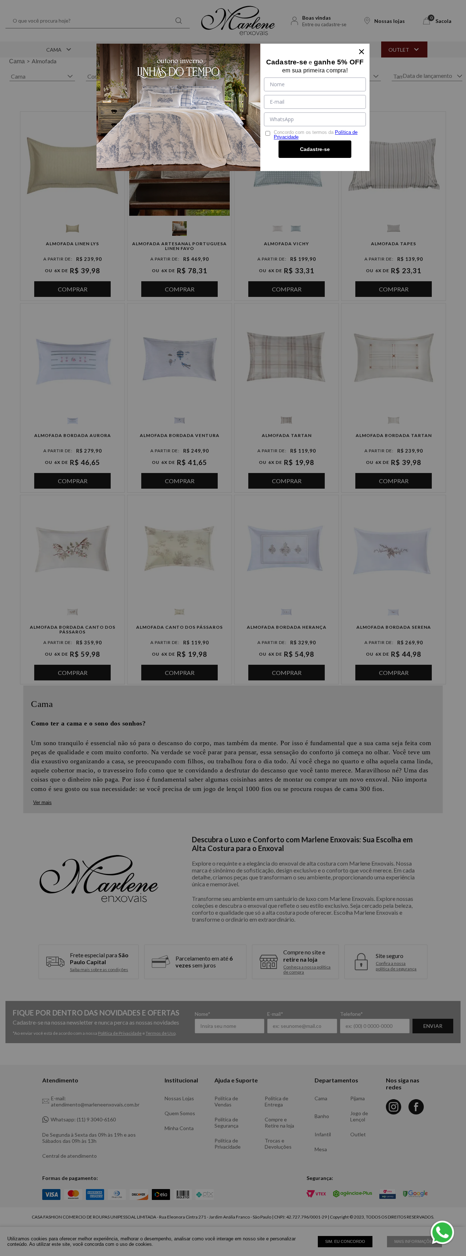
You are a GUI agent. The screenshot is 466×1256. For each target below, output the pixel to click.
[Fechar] (361, 51)
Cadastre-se (315, 149)
